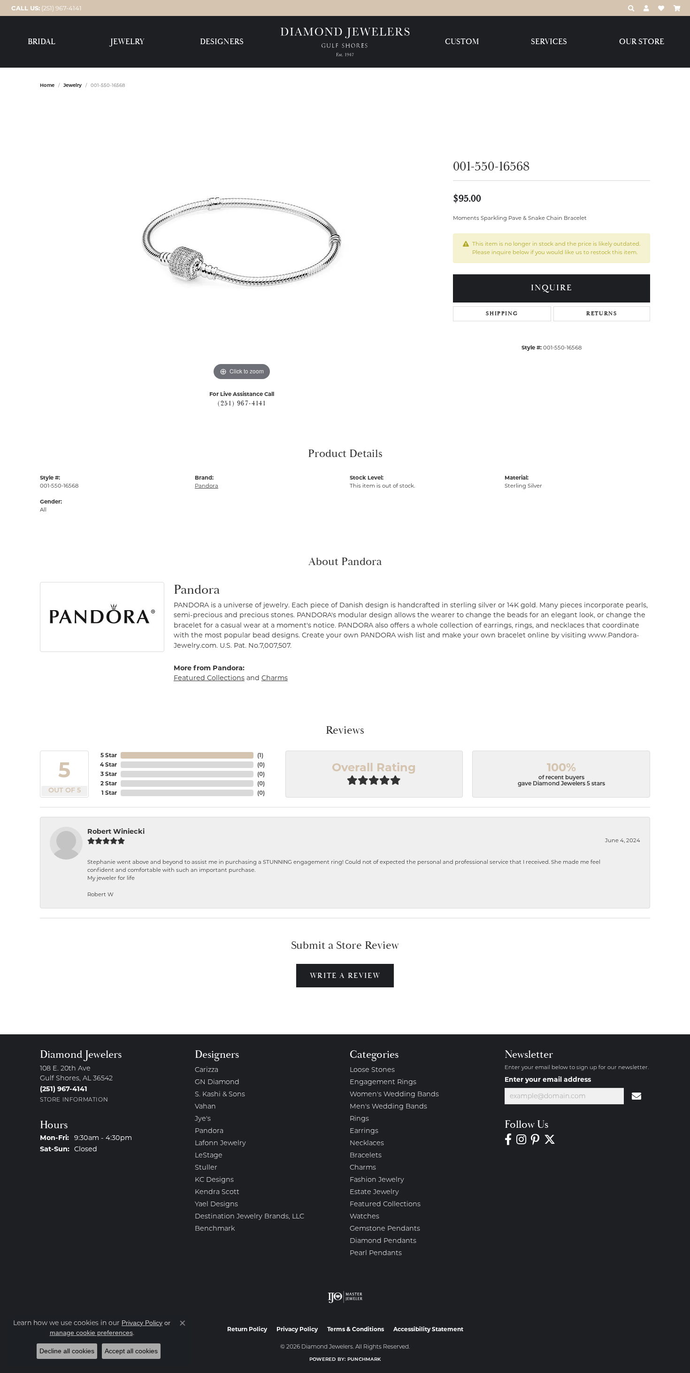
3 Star (108, 773)
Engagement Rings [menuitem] (383, 1082)
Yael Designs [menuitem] (216, 1204)
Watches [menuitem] (364, 1216)
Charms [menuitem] (363, 1167)
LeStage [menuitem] (208, 1155)
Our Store (641, 42)
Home (47, 85)
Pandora (206, 485)
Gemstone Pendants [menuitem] (385, 1229)
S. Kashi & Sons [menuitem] (220, 1094)
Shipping (502, 313)
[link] (45, 8)
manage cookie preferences (91, 1332)
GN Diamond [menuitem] (217, 1082)
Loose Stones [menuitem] (372, 1070)
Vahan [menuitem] (205, 1106)
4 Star (108, 764)
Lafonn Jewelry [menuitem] (220, 1143)
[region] (242, 242)
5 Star (108, 755)
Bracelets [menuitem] (366, 1155)
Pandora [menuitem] (209, 1131)
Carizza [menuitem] (206, 1070)
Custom (462, 42)
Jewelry (127, 42)
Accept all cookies (131, 1351)
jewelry (72, 85)
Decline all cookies (66, 1351)
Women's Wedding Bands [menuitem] (394, 1094)
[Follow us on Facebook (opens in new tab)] (508, 1139)
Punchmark (364, 1359)
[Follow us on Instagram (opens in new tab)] (521, 1139)
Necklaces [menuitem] (367, 1143)
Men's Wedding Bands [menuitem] (388, 1106)
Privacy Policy (297, 1329)
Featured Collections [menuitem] (385, 1204)
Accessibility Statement (428, 1329)
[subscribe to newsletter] (637, 1096)
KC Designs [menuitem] (214, 1180)
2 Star (108, 783)
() (260, 755)
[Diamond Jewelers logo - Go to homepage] (345, 42)
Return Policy (247, 1329)
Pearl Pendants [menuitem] (376, 1253)
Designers (222, 42)
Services (549, 42)
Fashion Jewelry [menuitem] (377, 1180)
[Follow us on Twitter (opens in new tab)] (549, 1139)
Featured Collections (209, 678)
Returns (601, 313)
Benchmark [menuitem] (215, 1229)
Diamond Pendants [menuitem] (383, 1241)
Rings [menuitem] (359, 1119)
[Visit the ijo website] (345, 1297)
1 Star (109, 792)
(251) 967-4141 (241, 403)
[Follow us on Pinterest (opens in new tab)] (535, 1139)
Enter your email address (548, 1079)
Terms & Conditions (355, 1329)
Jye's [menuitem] (203, 1119)
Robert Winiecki (116, 831)
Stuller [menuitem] (206, 1167)
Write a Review (345, 975)
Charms (274, 678)
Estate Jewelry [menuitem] (374, 1192)
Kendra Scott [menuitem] (217, 1192)
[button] (631, 8)
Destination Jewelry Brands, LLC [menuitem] (249, 1216)
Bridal (41, 42)
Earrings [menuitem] (364, 1131)
